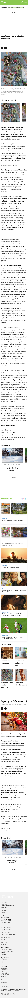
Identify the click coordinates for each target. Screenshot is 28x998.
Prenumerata (5, 986)
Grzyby (3, 952)
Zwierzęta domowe (6, 949)
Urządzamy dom (6, 920)
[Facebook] (5, 994)
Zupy (2, 971)
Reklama (3, 910)
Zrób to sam (4, 963)
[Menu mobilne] (25, 2)
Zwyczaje (4, 961)
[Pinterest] (8, 994)
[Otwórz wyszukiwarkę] (22, 2)
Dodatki (3, 976)
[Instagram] (2, 994)
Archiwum (4, 902)
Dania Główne (5, 973)
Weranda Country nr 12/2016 (12, 464)
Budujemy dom (5, 922)
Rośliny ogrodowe (6, 929)
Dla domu (4, 942)
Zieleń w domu (5, 932)
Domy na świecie (6, 919)
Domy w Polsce (5, 917)
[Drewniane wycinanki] (7, 653)
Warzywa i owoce (6, 927)
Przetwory (4, 978)
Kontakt (3, 912)
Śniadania (4, 968)
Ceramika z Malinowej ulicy (19, 663)
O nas (2, 901)
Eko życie (3, 944)
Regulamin (4, 904)
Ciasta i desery (5, 974)
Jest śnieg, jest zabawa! (12, 469)
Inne (2, 979)
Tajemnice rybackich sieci (21, 683)
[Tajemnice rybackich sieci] (21, 675)
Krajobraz (4, 954)
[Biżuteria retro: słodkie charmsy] (7, 675)
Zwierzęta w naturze (7, 951)
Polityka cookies (6, 907)
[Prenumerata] (11, 994)
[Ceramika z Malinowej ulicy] (21, 653)
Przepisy (4, 983)
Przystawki (4, 970)
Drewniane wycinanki (5, 662)
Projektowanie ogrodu (8, 934)
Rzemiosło (4, 959)
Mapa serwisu (5, 909)
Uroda (3, 939)
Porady (3, 931)
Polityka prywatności (7, 905)
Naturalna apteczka (7, 941)
